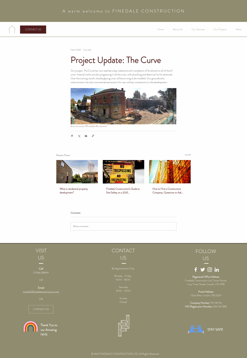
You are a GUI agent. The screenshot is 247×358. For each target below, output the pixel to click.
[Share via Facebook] (72, 135)
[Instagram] (210, 270)
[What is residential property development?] (77, 171)
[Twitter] (203, 270)
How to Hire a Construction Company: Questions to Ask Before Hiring (167, 190)
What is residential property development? (74, 190)
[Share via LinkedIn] (86, 135)
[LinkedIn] (217, 270)
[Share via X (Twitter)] (79, 135)
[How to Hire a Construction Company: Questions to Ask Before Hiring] (170, 171)
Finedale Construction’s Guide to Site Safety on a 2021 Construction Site (123, 190)
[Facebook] (196, 270)
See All (188, 154)
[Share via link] (93, 135)
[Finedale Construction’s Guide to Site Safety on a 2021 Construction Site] (123, 172)
